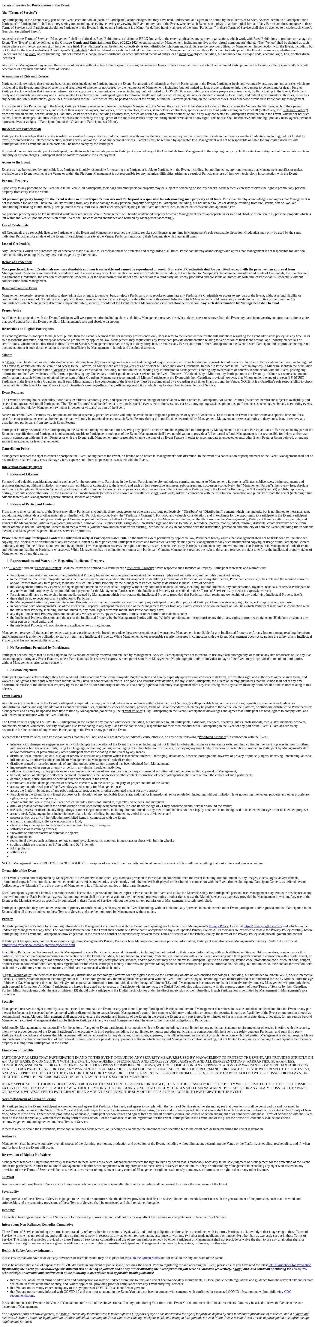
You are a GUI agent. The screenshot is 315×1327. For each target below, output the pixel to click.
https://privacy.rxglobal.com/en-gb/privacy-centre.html (38, 945)
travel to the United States (142, 1258)
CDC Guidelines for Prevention (289, 1265)
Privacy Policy (218, 926)
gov (136, 1288)
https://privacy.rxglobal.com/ (263, 926)
